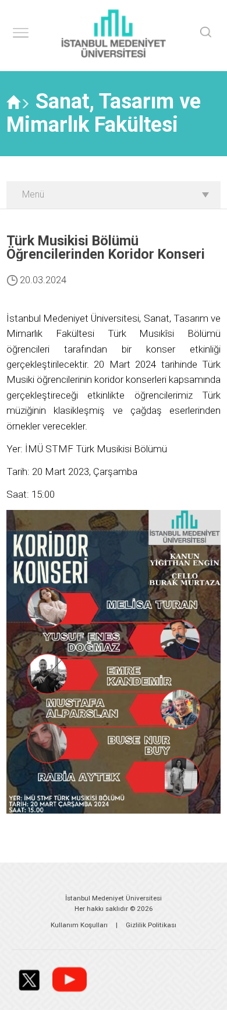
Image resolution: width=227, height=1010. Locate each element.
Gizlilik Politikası (151, 925)
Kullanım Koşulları (79, 925)
